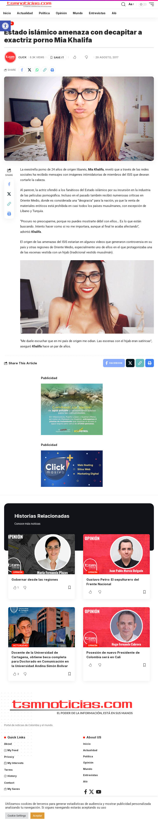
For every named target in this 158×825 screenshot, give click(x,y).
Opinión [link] (17, 572)
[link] (5, 26)
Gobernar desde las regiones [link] (35, 579)
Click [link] (22, 57)
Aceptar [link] (37, 815)
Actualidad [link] (20, 645)
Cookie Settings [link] (17, 815)
